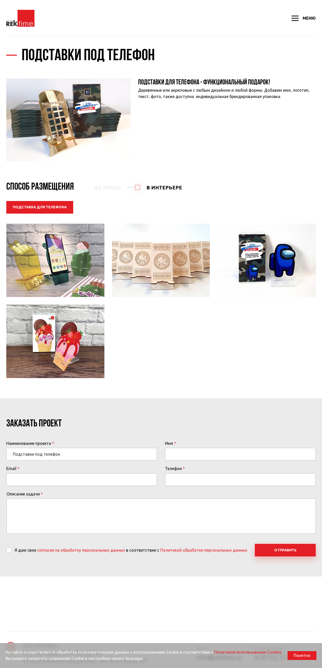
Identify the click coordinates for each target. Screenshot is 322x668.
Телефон (173, 468)
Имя (169, 443)
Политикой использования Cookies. (248, 652)
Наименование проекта (28, 443)
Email (11, 468)
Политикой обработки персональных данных (203, 550)
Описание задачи (23, 494)
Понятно (302, 655)
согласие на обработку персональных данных (81, 550)
